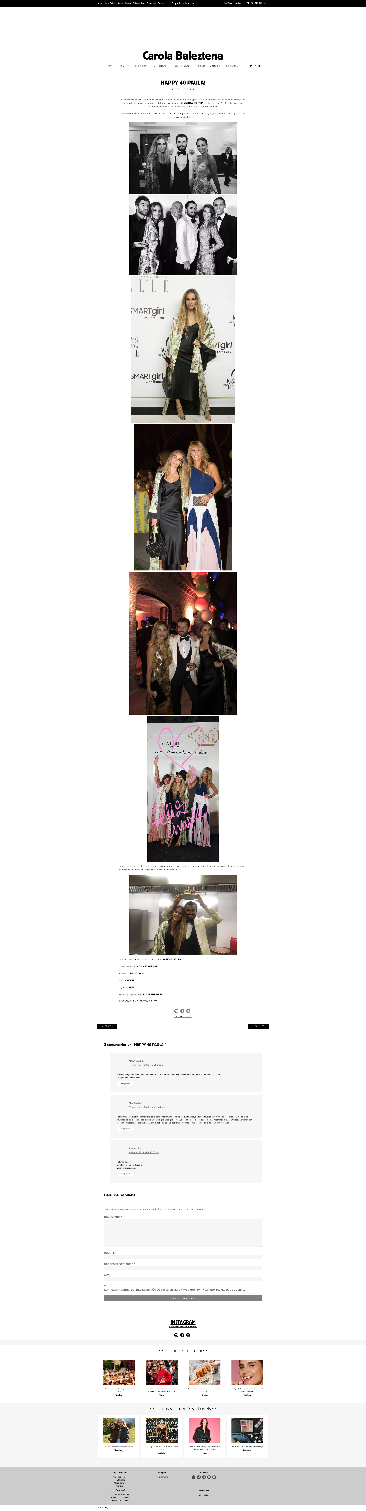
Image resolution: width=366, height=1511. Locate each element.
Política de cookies (120, 1500)
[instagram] (176, 1011)
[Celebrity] (162, 1442)
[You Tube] (260, 3)
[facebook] (182, 1011)
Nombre (110, 1253)
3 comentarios (183, 1016)
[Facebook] (244, 3)
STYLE (111, 66)
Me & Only (232, 66)
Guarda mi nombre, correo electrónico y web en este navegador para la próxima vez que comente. (174, 1290)
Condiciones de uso (120, 1494)
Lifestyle (128, 3)
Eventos (161, 3)
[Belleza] (247, 1384)
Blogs (100, 3)
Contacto (120, 1486)
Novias (120, 3)
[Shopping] (119, 1442)
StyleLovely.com (183, 3)
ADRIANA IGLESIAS (193, 103)
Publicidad (120, 1480)
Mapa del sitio (120, 1483)
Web (107, 1275)
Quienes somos (120, 1477)
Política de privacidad (120, 1497)
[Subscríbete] (188, 1011)
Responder (125, 1083)
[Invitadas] (247, 1442)
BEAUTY (124, 66)
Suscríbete (204, 1495)
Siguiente (258, 1026)
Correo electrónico (119, 1264)
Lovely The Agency (149, 3)
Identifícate (227, 3)
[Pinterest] (252, 3)
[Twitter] (248, 3)
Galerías (136, 3)
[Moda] (162, 1384)
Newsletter (238, 3)
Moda (106, 3)
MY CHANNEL (161, 66)
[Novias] (119, 1384)
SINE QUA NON (182, 66)
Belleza (113, 3)
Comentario (113, 1217)
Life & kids (141, 66)
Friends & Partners (208, 66)
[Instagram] (256, 3)
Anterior (107, 1026)
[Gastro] (204, 1384)
